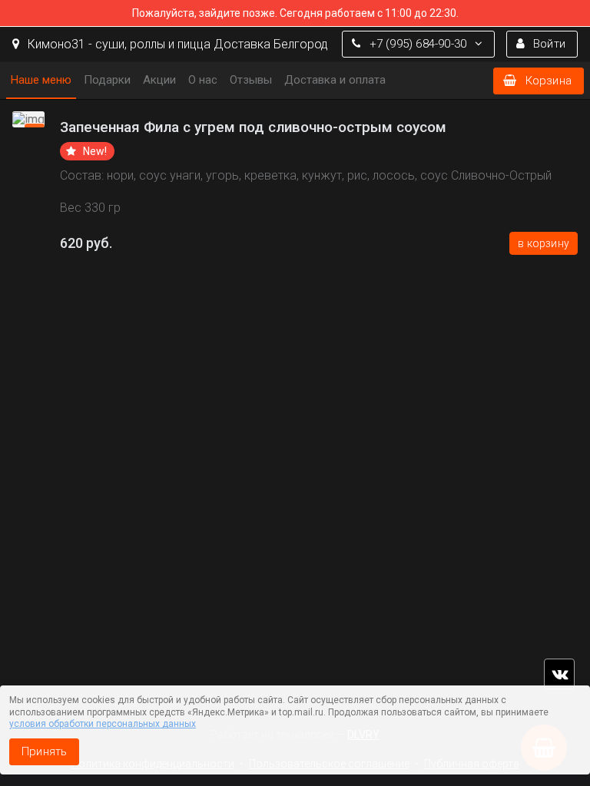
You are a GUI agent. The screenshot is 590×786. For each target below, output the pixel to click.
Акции (159, 80)
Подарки (107, 80)
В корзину (543, 243)
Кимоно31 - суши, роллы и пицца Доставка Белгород (176, 44)
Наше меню (41, 80)
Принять (44, 751)
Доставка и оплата (335, 80)
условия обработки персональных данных (102, 723)
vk (559, 674)
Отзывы (251, 80)
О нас (202, 80)
